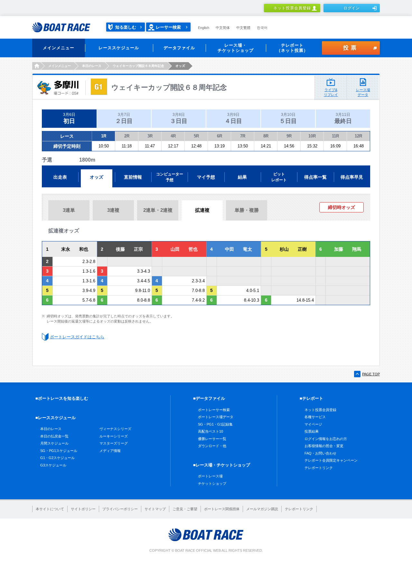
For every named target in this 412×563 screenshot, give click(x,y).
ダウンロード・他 (212, 446)
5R (196, 136)
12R (358, 136)
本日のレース (50, 429)
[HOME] (36, 66)
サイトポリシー (83, 509)
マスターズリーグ (113, 443)
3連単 (69, 210)
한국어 (262, 28)
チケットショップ (212, 483)
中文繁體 (243, 28)
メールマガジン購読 (262, 509)
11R (335, 136)
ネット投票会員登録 (292, 8)
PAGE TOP (371, 374)
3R (150, 136)
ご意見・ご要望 (185, 509)
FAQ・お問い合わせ (320, 453)
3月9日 (233, 118)
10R (312, 136)
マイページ (313, 424)
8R (265, 136)
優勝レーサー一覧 (212, 439)
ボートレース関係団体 (221, 509)
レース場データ (363, 92)
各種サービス (315, 417)
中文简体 (223, 28)
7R (242, 136)
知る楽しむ (125, 27)
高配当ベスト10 (210, 431)
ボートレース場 (210, 476)
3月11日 (343, 118)
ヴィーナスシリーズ (115, 429)
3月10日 (288, 118)
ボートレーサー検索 (214, 410)
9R (289, 136)
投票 (351, 48)
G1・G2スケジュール (57, 458)
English (203, 28)
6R (219, 136)
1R (103, 136)
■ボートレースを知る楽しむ (61, 398)
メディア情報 (110, 451)
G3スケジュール (53, 465)
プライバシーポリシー (120, 509)
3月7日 (124, 118)
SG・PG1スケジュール (58, 451)
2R (126, 136)
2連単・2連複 (158, 210)
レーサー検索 (168, 27)
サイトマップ (155, 509)
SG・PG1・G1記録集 (215, 424)
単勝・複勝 (247, 210)
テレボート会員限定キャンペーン (331, 460)
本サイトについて (50, 509)
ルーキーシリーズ (113, 436)
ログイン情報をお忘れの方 (325, 439)
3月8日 (178, 118)
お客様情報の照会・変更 (323, 446)
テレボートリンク (318, 468)
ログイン (351, 8)
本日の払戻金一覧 (54, 436)
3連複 (113, 210)
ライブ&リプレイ (331, 92)
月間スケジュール (54, 443)
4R (173, 136)
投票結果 (311, 431)
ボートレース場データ (215, 417)
